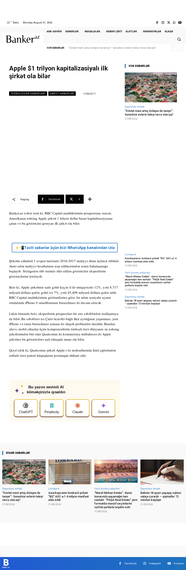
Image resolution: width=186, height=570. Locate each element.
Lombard (130, 254)
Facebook (131, 563)
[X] (168, 22)
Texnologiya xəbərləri (28, 93)
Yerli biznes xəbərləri (137, 272)
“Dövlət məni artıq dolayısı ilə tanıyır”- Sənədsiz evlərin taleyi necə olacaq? (112, 47)
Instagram (155, 563)
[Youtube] (180, 22)
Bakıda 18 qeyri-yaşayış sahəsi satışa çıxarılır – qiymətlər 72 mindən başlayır (151, 302)
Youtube (179, 563)
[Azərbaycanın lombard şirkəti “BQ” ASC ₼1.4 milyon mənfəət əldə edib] (70, 472)
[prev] (173, 48)
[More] (90, 199)
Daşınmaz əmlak (134, 106)
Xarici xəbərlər (62, 93)
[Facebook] (157, 22)
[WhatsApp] (174, 22)
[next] (181, 48)
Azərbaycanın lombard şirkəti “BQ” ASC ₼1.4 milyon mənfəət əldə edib (150, 260)
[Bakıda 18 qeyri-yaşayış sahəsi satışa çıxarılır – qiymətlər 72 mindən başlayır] (162, 472)
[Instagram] (163, 22)
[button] (179, 39)
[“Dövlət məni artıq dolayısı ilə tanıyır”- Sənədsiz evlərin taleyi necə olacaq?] (151, 87)
